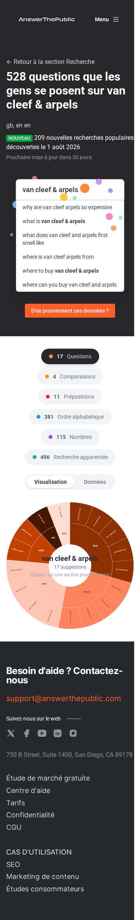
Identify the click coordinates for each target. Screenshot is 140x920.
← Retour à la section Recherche (50, 61)
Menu (102, 19)
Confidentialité (30, 815)
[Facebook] (26, 733)
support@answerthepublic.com (63, 698)
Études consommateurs (45, 889)
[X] (11, 733)
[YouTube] (42, 733)
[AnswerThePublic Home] (47, 19)
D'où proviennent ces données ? (70, 311)
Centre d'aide (28, 790)
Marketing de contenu (42, 876)
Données (95, 482)
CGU (13, 827)
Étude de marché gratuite (48, 778)
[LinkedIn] (57, 733)
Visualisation (50, 482)
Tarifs (15, 803)
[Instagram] (73, 733)
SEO (13, 864)
